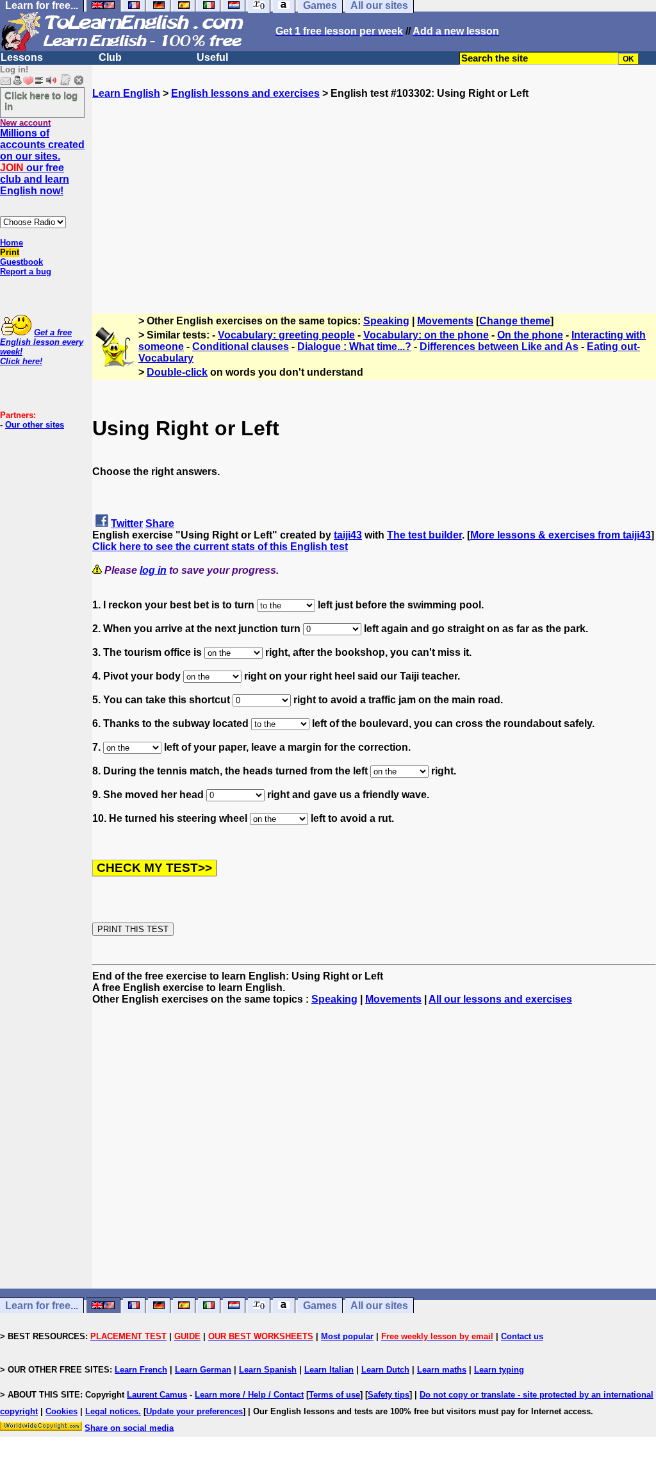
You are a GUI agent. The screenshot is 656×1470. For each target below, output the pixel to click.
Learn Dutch (385, 1369)
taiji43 (348, 535)
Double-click (177, 372)
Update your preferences (194, 1411)
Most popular (347, 1336)
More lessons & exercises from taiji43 (560, 535)
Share (159, 523)
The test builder (424, 535)
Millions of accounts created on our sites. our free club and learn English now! (42, 162)
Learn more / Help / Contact (249, 1394)
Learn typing (499, 1369)
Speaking (386, 320)
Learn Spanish (268, 1369)
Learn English (126, 93)
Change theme (514, 320)
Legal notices (111, 1411)
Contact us (522, 1336)
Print (9, 252)
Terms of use (334, 1394)
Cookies (61, 1411)
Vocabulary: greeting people (286, 335)
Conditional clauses (240, 346)
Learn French (141, 1369)
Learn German (203, 1369)
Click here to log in (41, 101)
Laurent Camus (157, 1394)
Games (320, 1305)
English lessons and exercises (245, 93)
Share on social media (129, 1428)
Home (11, 242)
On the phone (530, 335)
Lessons (22, 57)
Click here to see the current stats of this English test (220, 546)
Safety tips (388, 1394)
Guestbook (21, 262)
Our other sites (34, 425)
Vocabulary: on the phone (426, 335)
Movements (445, 320)
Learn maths (441, 1369)
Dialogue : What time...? (354, 346)
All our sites (379, 1305)
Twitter (127, 523)
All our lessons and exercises (500, 999)
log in (153, 570)
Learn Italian (329, 1369)
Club (110, 57)
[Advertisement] (374, 189)
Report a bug (25, 271)
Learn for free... (41, 1305)
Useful (212, 57)
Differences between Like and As (499, 346)
